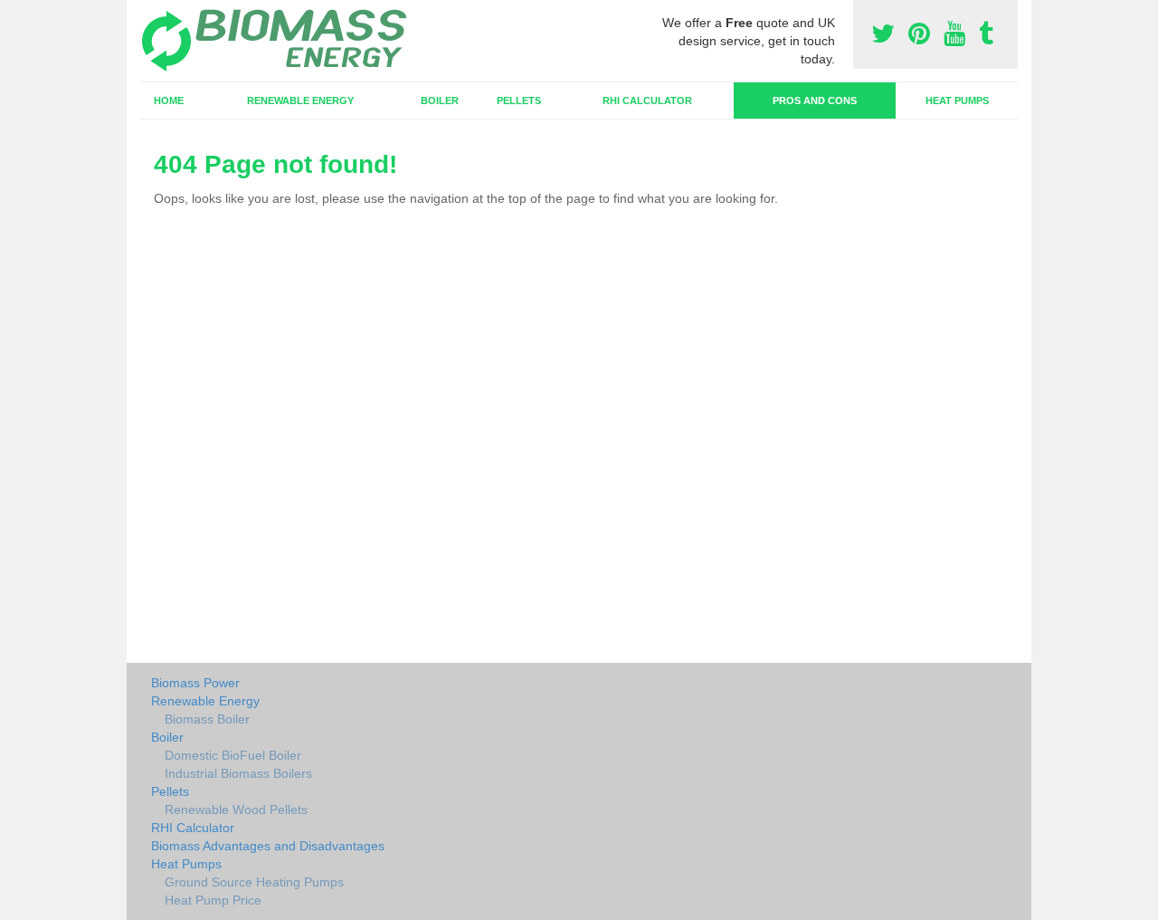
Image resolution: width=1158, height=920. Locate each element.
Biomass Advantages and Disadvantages (267, 846)
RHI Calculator (647, 100)
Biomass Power (195, 683)
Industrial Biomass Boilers (238, 773)
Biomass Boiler (207, 719)
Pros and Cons (815, 100)
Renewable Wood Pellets (236, 809)
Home (169, 100)
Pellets (519, 100)
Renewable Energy (300, 100)
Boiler (440, 100)
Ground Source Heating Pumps (254, 882)
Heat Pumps (957, 100)
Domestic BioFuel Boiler (233, 755)
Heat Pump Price (213, 900)
